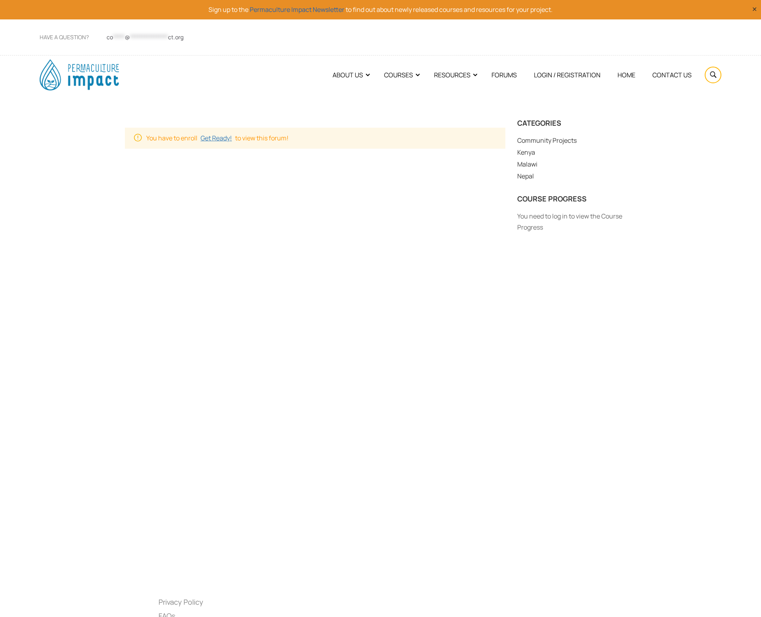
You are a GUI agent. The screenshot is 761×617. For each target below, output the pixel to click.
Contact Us (672, 75)
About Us (348, 75)
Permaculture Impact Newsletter (297, 9)
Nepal (525, 176)
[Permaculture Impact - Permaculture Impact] (79, 74)
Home (626, 75)
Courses (398, 75)
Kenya (526, 152)
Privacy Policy (181, 602)
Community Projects (547, 140)
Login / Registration (567, 75)
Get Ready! (216, 138)
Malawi (527, 164)
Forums (504, 75)
